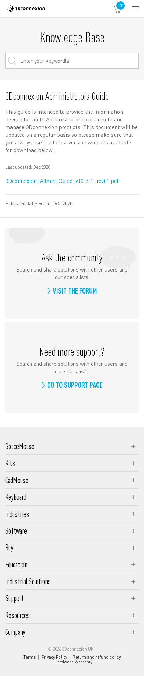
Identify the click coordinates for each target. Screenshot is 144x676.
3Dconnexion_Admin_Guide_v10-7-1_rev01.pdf (61, 180)
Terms (29, 657)
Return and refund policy (97, 657)
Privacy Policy (54, 657)
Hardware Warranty (73, 662)
